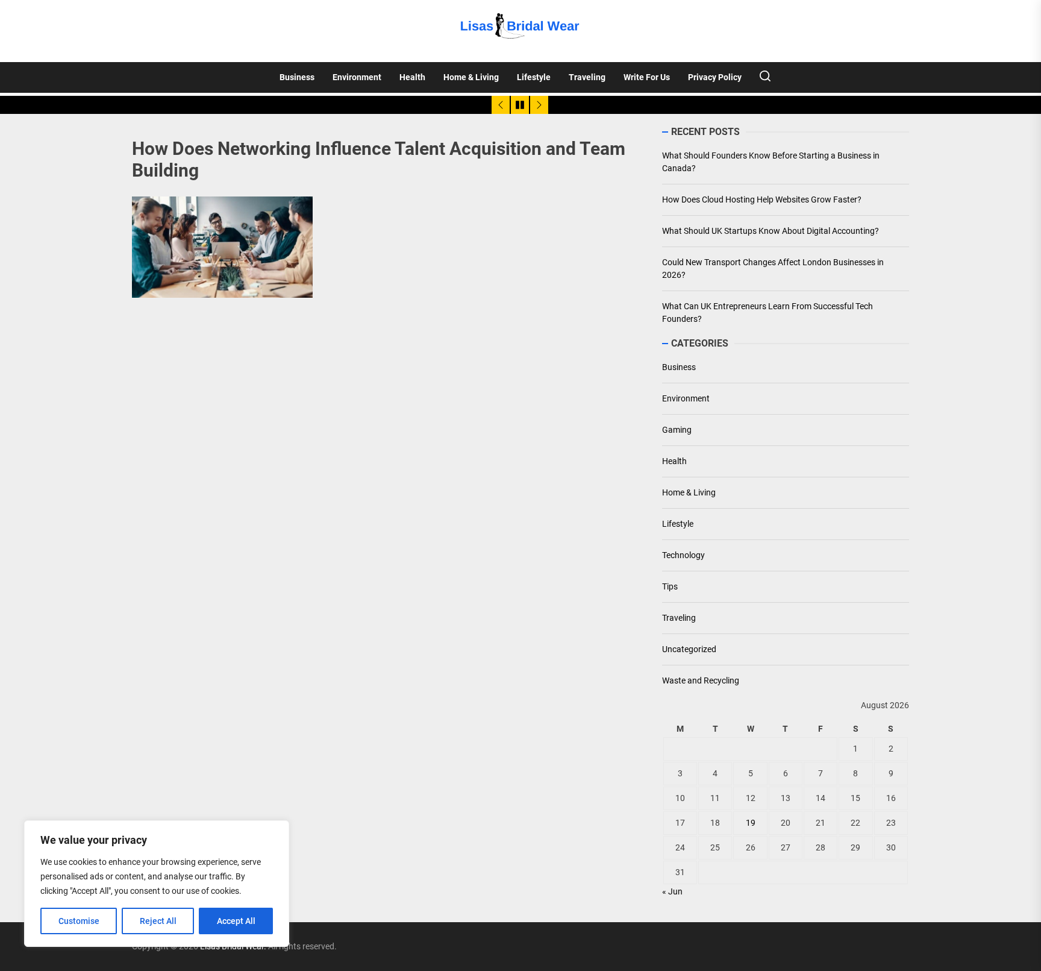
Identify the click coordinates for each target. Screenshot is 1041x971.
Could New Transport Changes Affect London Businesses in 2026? (773, 268)
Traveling (587, 77)
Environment (357, 77)
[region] (156, 883)
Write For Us (647, 77)
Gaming (677, 430)
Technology (683, 555)
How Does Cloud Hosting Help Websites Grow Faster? (761, 199)
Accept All (236, 921)
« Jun (672, 891)
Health (412, 77)
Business (297, 77)
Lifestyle (534, 77)
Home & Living (471, 77)
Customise (78, 921)
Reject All (158, 921)
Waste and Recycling (700, 680)
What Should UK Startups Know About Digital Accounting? (770, 231)
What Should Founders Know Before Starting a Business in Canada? (771, 162)
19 (750, 823)
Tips (670, 586)
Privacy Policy (715, 77)
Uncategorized (689, 649)
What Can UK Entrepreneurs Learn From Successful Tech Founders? (767, 312)
